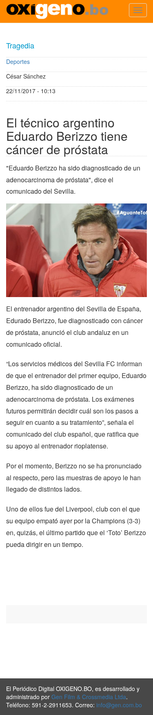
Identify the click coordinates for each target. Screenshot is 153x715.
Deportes (18, 61)
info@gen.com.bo (119, 705)
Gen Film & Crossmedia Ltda (88, 697)
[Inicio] (57, 11)
